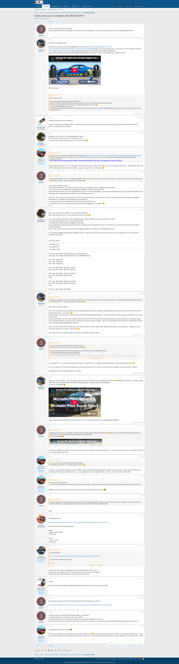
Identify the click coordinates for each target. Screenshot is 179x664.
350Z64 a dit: (53, 95)
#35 (142, 515)
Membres (75, 6)
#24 (142, 133)
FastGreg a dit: (54, 153)
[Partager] (139, 25)
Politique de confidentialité (125, 659)
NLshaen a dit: (54, 550)
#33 (142, 476)
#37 (142, 578)
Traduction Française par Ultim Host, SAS (105, 662)
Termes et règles (111, 659)
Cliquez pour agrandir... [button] (96, 358)
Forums (45, 6)
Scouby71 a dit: (54, 342)
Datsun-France (87, 6)
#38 (142, 598)
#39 (142, 612)
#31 (142, 426)
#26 (142, 172)
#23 (142, 117)
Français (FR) (39, 659)
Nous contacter (101, 659)
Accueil (38, 6)
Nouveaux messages (40, 9)
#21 (142, 25)
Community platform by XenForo (79, 662)
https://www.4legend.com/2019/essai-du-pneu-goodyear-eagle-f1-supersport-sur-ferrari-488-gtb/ (80, 605)
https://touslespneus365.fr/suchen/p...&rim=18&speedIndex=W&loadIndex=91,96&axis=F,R (78, 522)
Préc (38, 22)
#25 (142, 149)
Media (66, 6)
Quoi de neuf (55, 6)
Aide (135, 659)
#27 (142, 210)
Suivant (50, 22)
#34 (142, 495)
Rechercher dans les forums (55, 9)
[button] (61, 6)
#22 (142, 39)
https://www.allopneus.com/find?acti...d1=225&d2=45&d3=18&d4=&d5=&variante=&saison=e (80, 48)
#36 (142, 546)
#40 (142, 626)
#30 (142, 377)
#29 (142, 339)
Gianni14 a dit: (54, 176)
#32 (142, 456)
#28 (142, 293)
